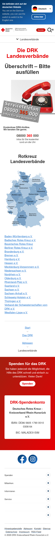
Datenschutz (11, 531)
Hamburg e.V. (12, 259)
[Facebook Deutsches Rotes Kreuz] (22, 459)
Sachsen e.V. (12, 289)
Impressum (24, 531)
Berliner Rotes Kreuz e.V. (19, 247)
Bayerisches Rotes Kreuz (19, 244)
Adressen (28, 528)
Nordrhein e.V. (13, 274)
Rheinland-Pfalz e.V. (16, 282)
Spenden (41, 30)
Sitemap (46, 528)
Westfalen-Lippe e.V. (16, 312)
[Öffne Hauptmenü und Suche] (50, 30)
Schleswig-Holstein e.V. (18, 297)
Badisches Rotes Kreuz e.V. (20, 240)
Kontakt (37, 528)
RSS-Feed (36, 531)
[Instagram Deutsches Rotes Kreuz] (32, 459)
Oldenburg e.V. (13, 278)
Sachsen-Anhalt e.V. (16, 293)
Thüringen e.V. (13, 301)
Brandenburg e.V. (14, 251)
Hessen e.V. (11, 263)
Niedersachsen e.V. (15, 270)
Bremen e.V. (11, 255)
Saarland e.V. (12, 285)
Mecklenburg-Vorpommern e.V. (22, 267)
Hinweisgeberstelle (13, 528)
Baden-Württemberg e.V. (18, 236)
